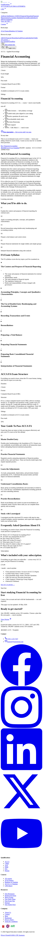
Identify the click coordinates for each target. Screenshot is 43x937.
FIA (6, 869)
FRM (6, 867)
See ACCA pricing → (8, 585)
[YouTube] (21, 854)
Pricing (10, 41)
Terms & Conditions (11, 921)
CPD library (8, 886)
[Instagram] (21, 727)
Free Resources (9, 894)
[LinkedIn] (21, 769)
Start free (12, 45)
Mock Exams (9, 897)
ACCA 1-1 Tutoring (11, 884)
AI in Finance (9, 880)
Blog (13, 41)
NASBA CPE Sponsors (17, 935)
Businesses (8, 918)
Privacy (3, 935)
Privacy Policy (9, 920)
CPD (2, 9)
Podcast (7, 903)
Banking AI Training (11, 882)
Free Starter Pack (10, 904)
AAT (6, 865)
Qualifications (5, 4)
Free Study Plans (10, 899)
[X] (21, 811)
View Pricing (5, 619)
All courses (8, 878)
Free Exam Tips (10, 901)
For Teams (4, 41)
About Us (8, 912)
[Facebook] (21, 685)
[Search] (3, 44)
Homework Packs (10, 895)
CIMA (7, 863)
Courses (3, 24)
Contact (7, 914)
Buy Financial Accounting (9, 146)
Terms (8, 935)
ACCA (7, 861)
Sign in (7, 45)
